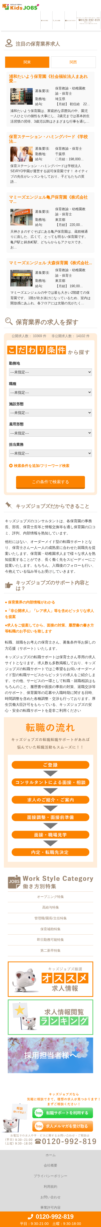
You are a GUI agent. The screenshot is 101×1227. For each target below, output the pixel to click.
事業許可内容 (50, 1207)
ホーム (51, 1155)
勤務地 (14, 363)
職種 (12, 384)
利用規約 (50, 1186)
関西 (73, 62)
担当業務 (16, 444)
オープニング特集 (50, 897)
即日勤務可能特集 (50, 940)
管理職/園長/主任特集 (50, 918)
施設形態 (16, 404)
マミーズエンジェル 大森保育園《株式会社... (50, 263)
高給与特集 (50, 907)
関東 (27, 62)
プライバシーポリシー (50, 1176)
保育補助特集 (50, 929)
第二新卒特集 (50, 950)
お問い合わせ (50, 1197)
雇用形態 (16, 424)
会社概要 (50, 1165)
